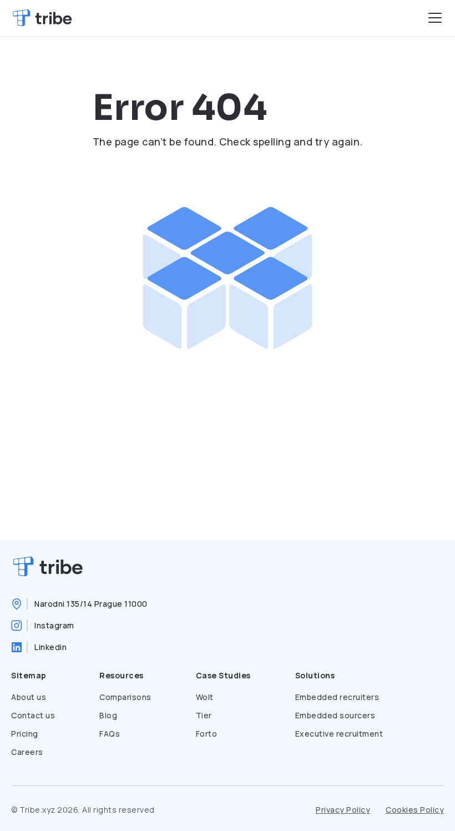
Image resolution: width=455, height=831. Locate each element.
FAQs (109, 733)
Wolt (205, 697)
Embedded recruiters (337, 697)
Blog (108, 715)
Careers (27, 752)
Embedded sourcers (335, 715)
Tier (204, 715)
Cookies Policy (415, 809)
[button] (435, 18)
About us (28, 697)
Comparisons (125, 697)
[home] (42, 18)
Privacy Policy (343, 809)
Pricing (24, 733)
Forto (207, 733)
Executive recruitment (339, 733)
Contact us (33, 715)
